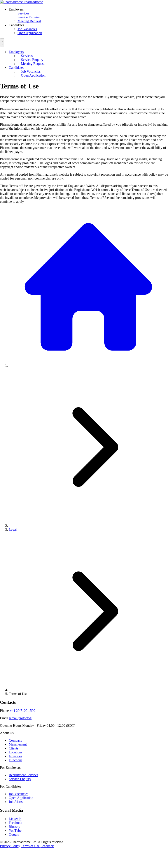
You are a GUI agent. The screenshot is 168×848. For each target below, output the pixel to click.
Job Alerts (16, 802)
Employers (16, 52)
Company (15, 740)
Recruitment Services (23, 775)
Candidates (16, 67)
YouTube (15, 830)
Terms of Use (30, 846)
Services (23, 13)
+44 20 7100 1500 (22, 710)
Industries (15, 756)
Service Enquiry (29, 17)
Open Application (30, 33)
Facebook (15, 823)
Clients (13, 748)
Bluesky (14, 827)
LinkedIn (15, 819)
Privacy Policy (10, 846)
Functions (15, 760)
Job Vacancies (27, 29)
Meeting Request (29, 21)
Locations (15, 752)
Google (14, 834)
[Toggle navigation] (2, 42)
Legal (13, 529)
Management (18, 744)
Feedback (47, 846)
